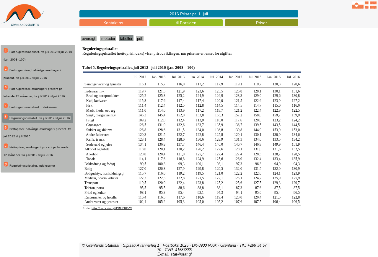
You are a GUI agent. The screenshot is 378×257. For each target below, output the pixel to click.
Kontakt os (113, 22)
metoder (108, 38)
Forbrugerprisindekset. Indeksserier (33, 107)
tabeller (126, 38)
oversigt (88, 38)
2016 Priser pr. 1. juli (189, 14)
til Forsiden (186, 22)
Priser (261, 22)
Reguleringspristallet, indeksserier (32, 165)
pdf (139, 38)
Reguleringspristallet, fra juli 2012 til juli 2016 (39, 118)
